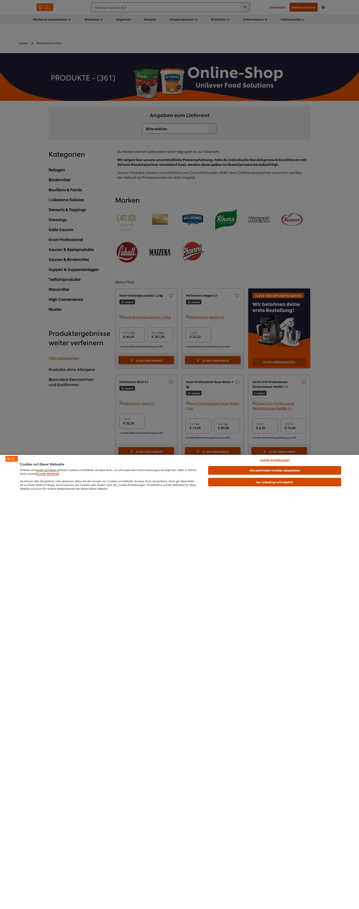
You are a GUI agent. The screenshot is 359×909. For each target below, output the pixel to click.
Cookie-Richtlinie (47, 473)
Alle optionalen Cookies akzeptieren (275, 470)
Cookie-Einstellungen (275, 460)
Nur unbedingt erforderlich (274, 482)
